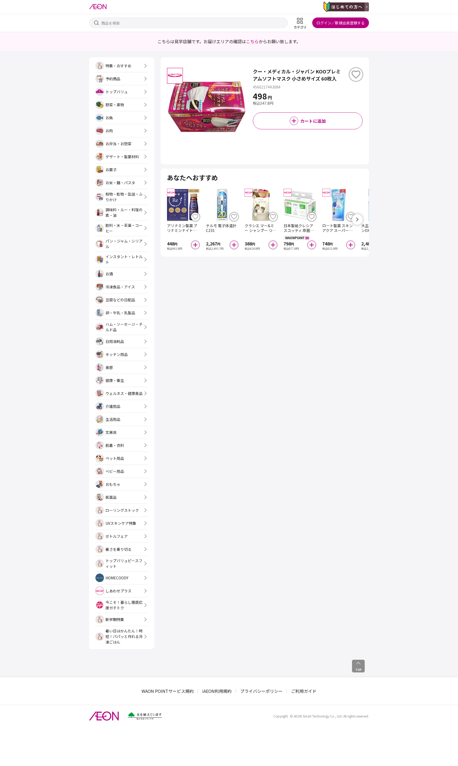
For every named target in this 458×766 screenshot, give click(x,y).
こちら (252, 41)
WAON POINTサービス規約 (168, 691)
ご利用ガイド (303, 691)
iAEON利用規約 (217, 691)
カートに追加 (313, 121)
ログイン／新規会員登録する (340, 22)
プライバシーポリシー (261, 691)
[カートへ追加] (195, 245)
